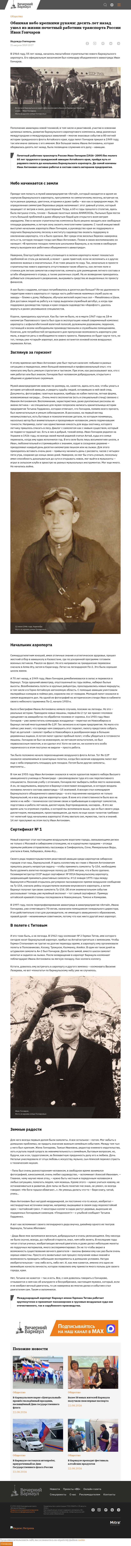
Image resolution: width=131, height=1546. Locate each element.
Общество (19, 1392)
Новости (55, 1489)
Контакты (109, 1494)
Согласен (6, 1543)
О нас (72, 1494)
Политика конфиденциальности (22, 1512)
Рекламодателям (89, 1494)
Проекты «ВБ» (71, 1489)
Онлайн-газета (92, 1489)
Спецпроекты (58, 1494)
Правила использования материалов (24, 1510)
